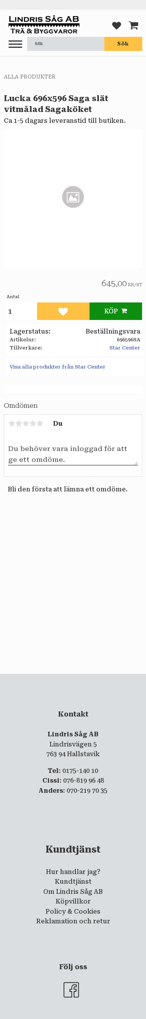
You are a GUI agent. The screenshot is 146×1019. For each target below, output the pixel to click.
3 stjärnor (25, 423)
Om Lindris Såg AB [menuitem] (73, 891)
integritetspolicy (77, 680)
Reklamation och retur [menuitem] (73, 921)
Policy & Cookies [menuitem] (73, 911)
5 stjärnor (39, 423)
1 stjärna (11, 423)
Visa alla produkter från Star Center (58, 367)
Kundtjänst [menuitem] (73, 881)
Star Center (124, 348)
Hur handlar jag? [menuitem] (73, 872)
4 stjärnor (32, 423)
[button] (15, 44)
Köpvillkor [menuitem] (73, 901)
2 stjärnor (18, 423)
